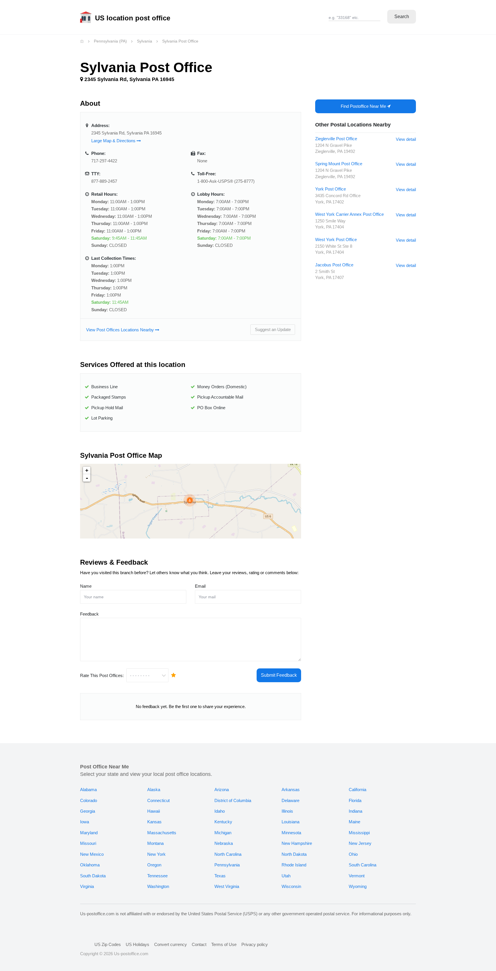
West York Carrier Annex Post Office (349, 214)
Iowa (84, 821)
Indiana (355, 811)
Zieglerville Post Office (336, 138)
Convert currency (170, 944)
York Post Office (330, 188)
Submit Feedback (279, 675)
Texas (220, 875)
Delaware (290, 800)
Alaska (153, 789)
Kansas (154, 821)
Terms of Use (224, 944)
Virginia (87, 886)
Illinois (287, 811)
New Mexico (92, 854)
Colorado (88, 800)
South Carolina (362, 864)
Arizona (221, 789)
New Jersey (360, 843)
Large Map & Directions (114, 140)
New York (156, 854)
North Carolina (227, 854)
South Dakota (93, 875)
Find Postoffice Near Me (364, 106)
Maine (354, 821)
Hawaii (153, 811)
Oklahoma (90, 864)
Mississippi (359, 832)
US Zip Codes (107, 944)
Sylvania (144, 41)
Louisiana (290, 821)
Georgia (87, 811)
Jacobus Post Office (334, 264)
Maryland (89, 832)
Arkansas (291, 789)
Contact (199, 944)
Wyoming (358, 886)
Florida (355, 800)
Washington (158, 886)
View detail (406, 139)
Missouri (88, 843)
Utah (286, 875)
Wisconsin (291, 886)
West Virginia (226, 886)
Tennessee (157, 875)
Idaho (219, 811)
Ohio (353, 854)
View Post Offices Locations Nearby (120, 329)
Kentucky (223, 821)
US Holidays (137, 944)
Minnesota (291, 832)
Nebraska (223, 843)
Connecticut (158, 800)
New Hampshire (297, 843)
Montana (155, 843)
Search (401, 16)
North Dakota (294, 854)
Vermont (357, 875)
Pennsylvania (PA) (110, 41)
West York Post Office (336, 239)
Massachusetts (161, 832)
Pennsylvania (227, 864)
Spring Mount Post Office (338, 163)
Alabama (88, 789)
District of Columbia (232, 800)
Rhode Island (294, 864)
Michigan (222, 832)
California (357, 789)
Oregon (154, 864)
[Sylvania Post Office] (189, 500)
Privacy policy (254, 944)
